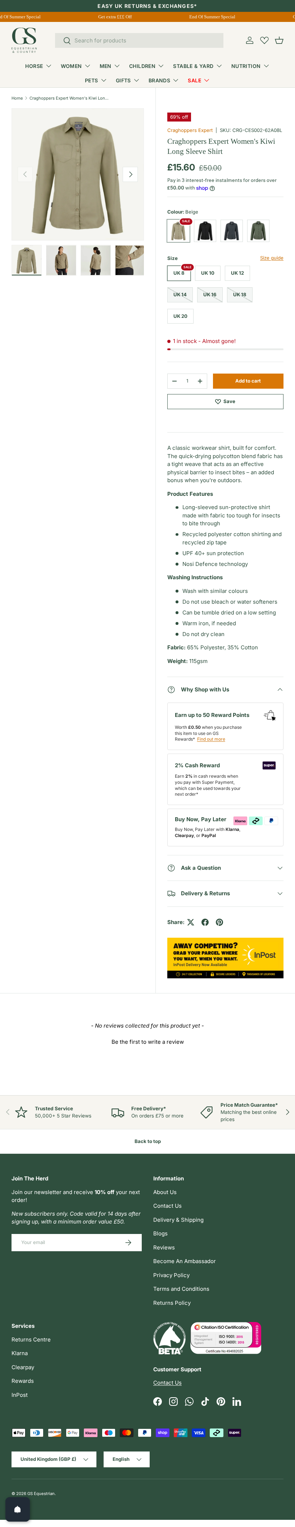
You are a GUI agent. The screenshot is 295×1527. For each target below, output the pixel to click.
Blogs (160, 1233)
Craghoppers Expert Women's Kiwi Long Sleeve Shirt (70, 98)
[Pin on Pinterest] (219, 922)
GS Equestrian (41, 1493)
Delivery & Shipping (178, 1219)
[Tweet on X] (190, 922)
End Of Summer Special (209, 16)
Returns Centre (31, 1339)
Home (17, 98)
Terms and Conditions (181, 1288)
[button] (279, 40)
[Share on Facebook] (205, 922)
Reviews (164, 1247)
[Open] (17, 1509)
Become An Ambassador (184, 1261)
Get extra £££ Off (111, 16)
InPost (20, 1394)
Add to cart (248, 381)
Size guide (271, 258)
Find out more (211, 739)
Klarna (20, 1353)
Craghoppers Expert (190, 130)
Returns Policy (172, 1302)
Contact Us (167, 1205)
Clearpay (23, 1367)
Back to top (148, 1141)
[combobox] (139, 40)
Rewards (23, 1380)
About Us (165, 1192)
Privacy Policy (171, 1275)
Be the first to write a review (148, 1041)
